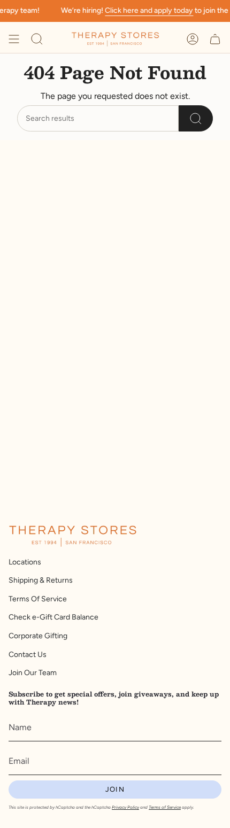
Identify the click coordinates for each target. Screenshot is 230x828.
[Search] (196, 118)
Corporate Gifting (38, 635)
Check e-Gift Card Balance (53, 617)
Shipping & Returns (41, 580)
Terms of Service (165, 807)
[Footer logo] (73, 536)
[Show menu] (14, 39)
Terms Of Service (38, 598)
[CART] (215, 39)
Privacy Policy (125, 807)
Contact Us (28, 654)
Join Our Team (33, 672)
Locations (25, 562)
